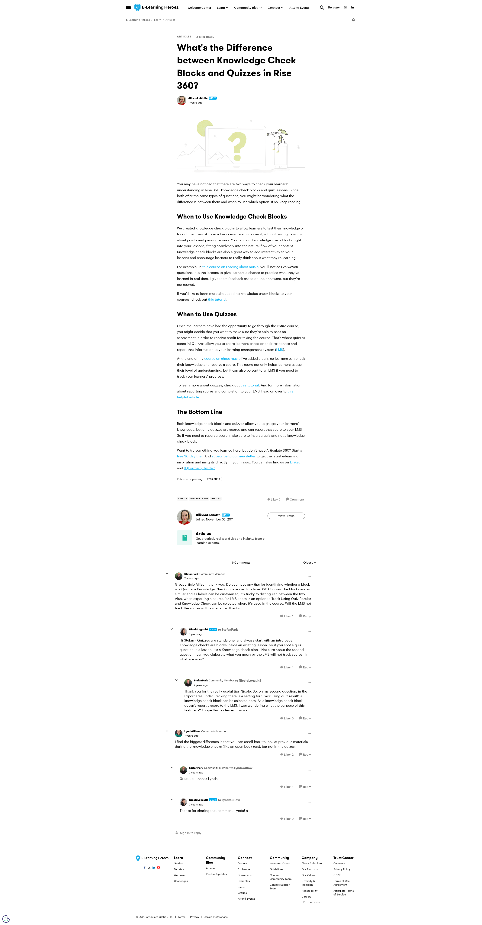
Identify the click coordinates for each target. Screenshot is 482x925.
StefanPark (191, 573)
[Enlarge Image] (241, 146)
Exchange (244, 869)
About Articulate (312, 863)
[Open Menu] (353, 19)
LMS (279, 349)
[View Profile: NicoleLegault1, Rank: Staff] (183, 631)
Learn (157, 19)
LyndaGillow (192, 731)
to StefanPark (228, 629)
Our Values (308, 875)
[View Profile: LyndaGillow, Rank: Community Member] (178, 733)
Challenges (181, 880)
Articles (170, 19)
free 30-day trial (190, 456)
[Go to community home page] (156, 7)
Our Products (310, 869)
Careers (306, 896)
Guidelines (276, 869)
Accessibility (309, 890)
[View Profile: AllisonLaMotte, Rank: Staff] (181, 100)
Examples (244, 880)
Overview (339, 863)
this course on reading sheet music (230, 267)
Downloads (245, 875)
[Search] (322, 7)
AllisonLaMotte (198, 98)
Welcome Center (280, 863)
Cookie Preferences (216, 916)
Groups (242, 892)
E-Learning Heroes (138, 19)
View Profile (286, 515)
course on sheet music (222, 358)
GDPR (337, 875)
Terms (181, 916)
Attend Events (246, 898)
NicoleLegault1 (198, 629)
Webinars (179, 875)
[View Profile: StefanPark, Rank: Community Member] (178, 576)
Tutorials (179, 869)
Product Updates (216, 873)
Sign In (349, 7)
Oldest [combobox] (309, 563)
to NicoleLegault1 (248, 680)
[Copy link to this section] (291, 217)
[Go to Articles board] (184, 537)
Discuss (242, 863)
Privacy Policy (341, 869)
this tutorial (217, 299)
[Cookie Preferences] (6, 919)
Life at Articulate (312, 902)
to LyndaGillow (241, 768)
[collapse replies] (167, 573)
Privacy (194, 916)
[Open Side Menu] (128, 7)
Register (334, 7)
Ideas (241, 886)
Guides (178, 863)
